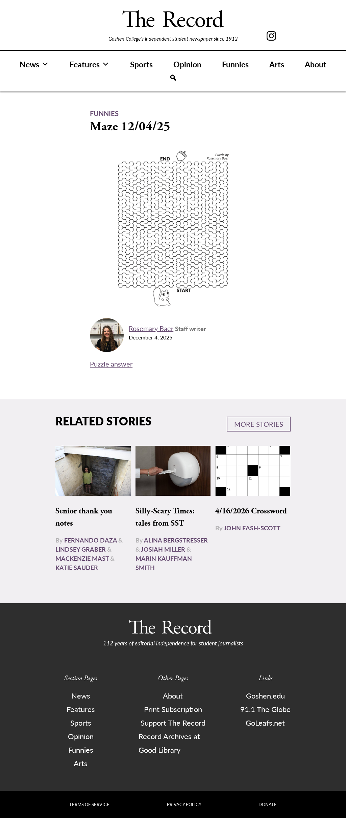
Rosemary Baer (151, 328)
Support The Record (173, 722)
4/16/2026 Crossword (251, 511)
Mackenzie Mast (82, 558)
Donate (267, 804)
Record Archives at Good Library (169, 743)
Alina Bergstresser (176, 540)
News (29, 64)
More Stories (258, 424)
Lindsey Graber (80, 549)
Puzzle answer (111, 364)
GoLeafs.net (265, 722)
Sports (141, 64)
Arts (276, 64)
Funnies (235, 64)
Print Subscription (173, 709)
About (315, 64)
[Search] (173, 78)
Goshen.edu (265, 695)
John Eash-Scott (252, 528)
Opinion (187, 64)
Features (85, 64)
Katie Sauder (76, 567)
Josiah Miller (163, 549)
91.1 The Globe (265, 709)
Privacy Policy (184, 804)
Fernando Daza (90, 540)
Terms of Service (89, 804)
